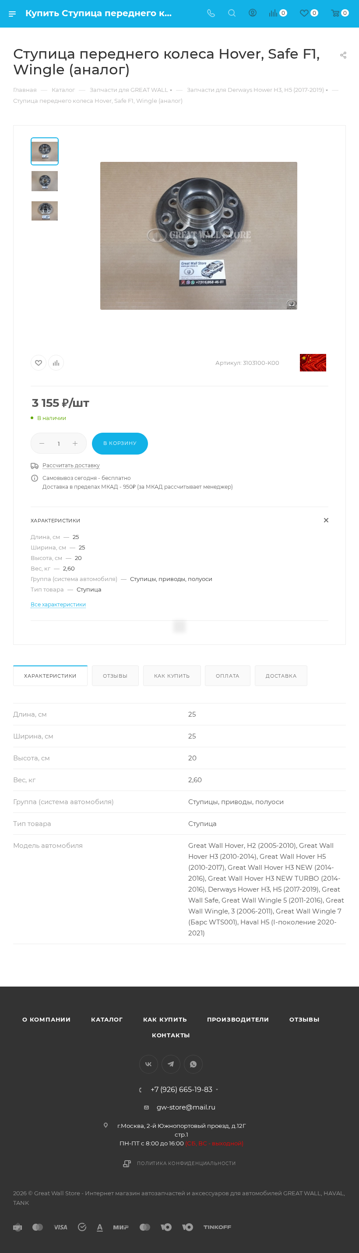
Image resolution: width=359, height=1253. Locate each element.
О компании (46, 1019)
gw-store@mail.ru (186, 1107)
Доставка (281, 676)
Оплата (227, 676)
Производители (238, 1019)
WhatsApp (193, 1064)
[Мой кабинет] (253, 14)
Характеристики (50, 676)
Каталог (107, 1019)
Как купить (172, 676)
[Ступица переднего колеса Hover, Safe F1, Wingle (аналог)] (198, 235)
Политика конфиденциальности (186, 1163)
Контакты (171, 1035)
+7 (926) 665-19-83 (181, 1089)
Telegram (171, 1064)
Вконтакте (148, 1064)
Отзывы (115, 676)
